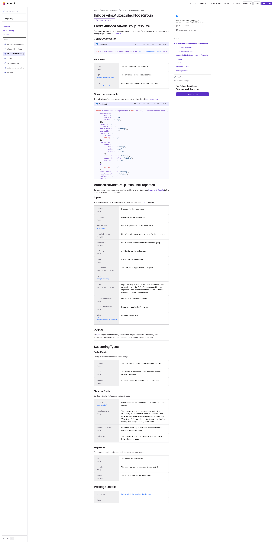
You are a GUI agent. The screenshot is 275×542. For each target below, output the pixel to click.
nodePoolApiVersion (104, 307)
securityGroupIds (103, 234)
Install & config (8, 31)
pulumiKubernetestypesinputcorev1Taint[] (107, 319)
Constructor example (185, 51)
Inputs (180, 59)
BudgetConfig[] (102, 405)
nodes (99, 371)
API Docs (6, 35)
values (99, 475)
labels (99, 284)
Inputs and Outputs (156, 190)
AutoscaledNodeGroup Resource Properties (192, 55)
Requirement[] (101, 228)
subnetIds (100, 242)
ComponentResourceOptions (106, 86)
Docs (194, 3)
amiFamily (100, 251)
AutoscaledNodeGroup (136, 10)
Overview (6, 27)
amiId (99, 259)
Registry (204, 3)
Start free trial (192, 94)
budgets (100, 402)
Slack (228, 3)
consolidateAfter (103, 411)
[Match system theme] (12, 538)
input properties (151, 99)
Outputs (181, 63)
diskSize (100, 209)
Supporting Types (182, 67)
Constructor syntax (185, 47)
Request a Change (183, 80)
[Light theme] (4, 538)
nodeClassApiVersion (105, 298)
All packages (10, 19)
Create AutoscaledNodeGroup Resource (192, 43)
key (98, 458)
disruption (100, 276)
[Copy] (167, 111)
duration (100, 363)
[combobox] (14, 11)
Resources (119, 34)
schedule (100, 380)
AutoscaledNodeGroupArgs (150, 51)
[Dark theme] (8, 538)
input (144, 202)
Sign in (257, 3)
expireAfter (101, 436)
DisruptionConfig (103, 278)
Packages (104, 10)
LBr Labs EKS (114, 10)
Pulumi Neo (217, 3)
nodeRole (100, 217)
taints (99, 315)
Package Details (182, 70)
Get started (267, 3)
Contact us (247, 3)
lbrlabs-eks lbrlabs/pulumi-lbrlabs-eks (136, 494)
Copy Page (180, 77)
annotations (101, 268)
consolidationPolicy (104, 427)
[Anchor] (155, 15)
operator (100, 467)
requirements (102, 226)
